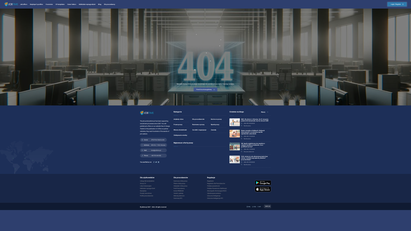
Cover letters (71, 4)
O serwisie (49, 4)
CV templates (60, 4)
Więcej (263, 112)
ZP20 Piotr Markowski (158, 140)
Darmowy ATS (178, 198)
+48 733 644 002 (156, 155)
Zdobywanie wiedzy (180, 135)
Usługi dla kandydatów (147, 181)
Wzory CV (143, 183)
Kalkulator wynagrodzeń (87, 4)
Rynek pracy (215, 124)
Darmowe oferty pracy (180, 181)
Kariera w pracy (216, 119)
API (260, 206)
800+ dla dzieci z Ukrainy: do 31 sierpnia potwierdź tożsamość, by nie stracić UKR (254, 120)
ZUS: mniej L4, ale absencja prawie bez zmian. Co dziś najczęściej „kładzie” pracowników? (254, 158)
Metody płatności (179, 196)
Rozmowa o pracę (198, 124)
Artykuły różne (178, 119)
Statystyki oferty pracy (180, 186)
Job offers (23, 4)
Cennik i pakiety (178, 193)
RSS (254, 206)
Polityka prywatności (213, 186)
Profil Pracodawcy (179, 188)
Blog (99, 4)
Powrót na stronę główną (203, 89)
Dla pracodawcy (109, 4)
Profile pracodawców (146, 196)
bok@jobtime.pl (156, 150)
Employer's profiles (36, 4)
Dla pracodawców (198, 119)
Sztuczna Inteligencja (213, 196)
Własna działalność (180, 130)
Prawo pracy (178, 124)
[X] (156, 162)
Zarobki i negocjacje (199, 130)
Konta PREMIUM (179, 191)
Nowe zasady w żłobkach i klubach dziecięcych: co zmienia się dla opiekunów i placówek (253, 132)
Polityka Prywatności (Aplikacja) (217, 188)
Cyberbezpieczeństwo (214, 193)
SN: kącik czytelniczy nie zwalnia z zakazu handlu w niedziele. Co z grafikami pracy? (253, 145)
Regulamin (210, 181)
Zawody (213, 130)
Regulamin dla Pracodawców (216, 183)
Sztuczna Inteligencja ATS (215, 198)
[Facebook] (153, 162)
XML (249, 206)
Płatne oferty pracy (179, 183)
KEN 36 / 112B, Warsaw (158, 145)
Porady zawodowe (146, 193)
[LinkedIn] (158, 162)
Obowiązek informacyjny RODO (216, 191)
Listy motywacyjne (145, 186)
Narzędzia (143, 191)
